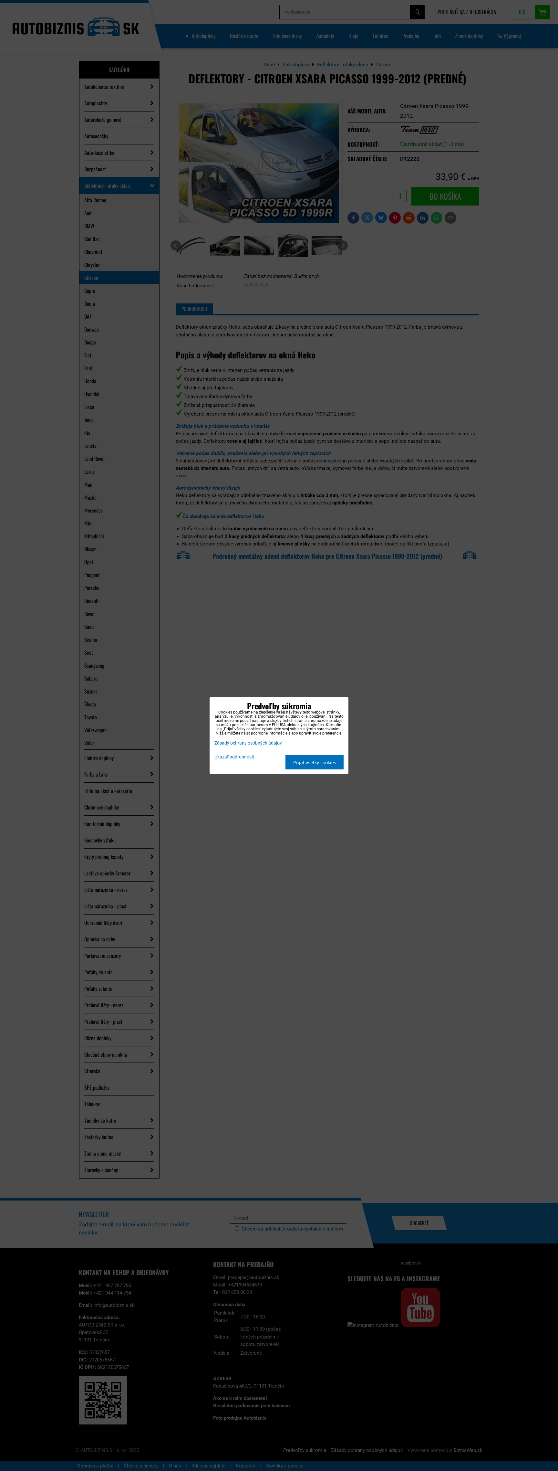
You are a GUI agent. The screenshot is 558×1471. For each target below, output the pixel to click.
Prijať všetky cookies (314, 762)
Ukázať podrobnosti (234, 757)
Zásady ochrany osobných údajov (248, 743)
